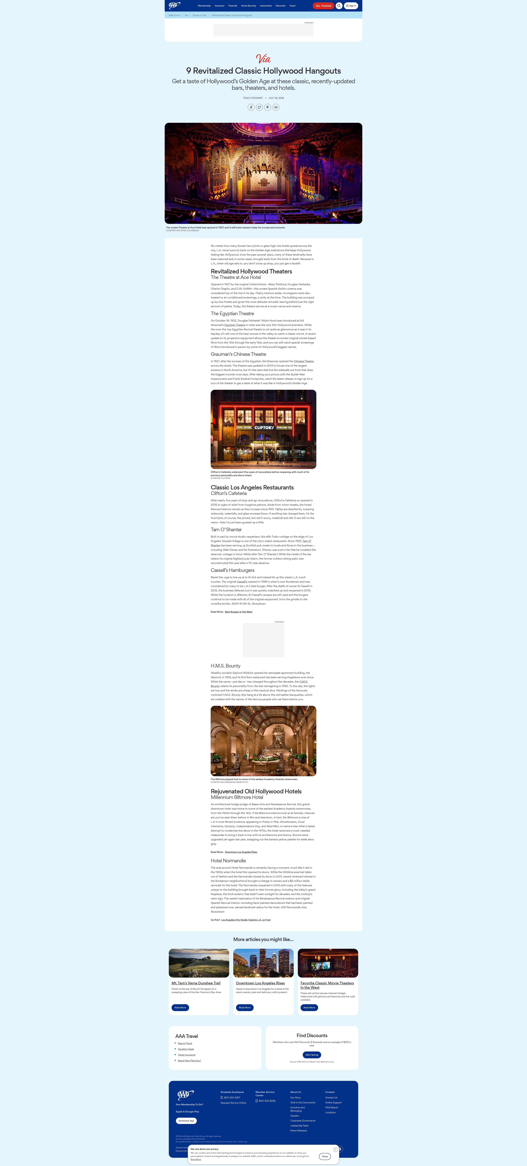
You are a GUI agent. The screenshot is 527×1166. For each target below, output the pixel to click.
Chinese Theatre (304, 361)
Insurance (219, 5)
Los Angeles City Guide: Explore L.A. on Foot (246, 919)
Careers (294, 1115)
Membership (204, 5)
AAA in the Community (303, 1102)
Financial (232, 5)
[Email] (275, 107)
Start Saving (312, 1055)
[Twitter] (259, 107)
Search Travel (185, 1043)
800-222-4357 (232, 1097)
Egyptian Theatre (234, 325)
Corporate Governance (303, 1120)
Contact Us (331, 1097)
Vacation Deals (186, 1049)
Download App (186, 1120)
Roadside (326, 5)
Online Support (333, 1102)
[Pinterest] (267, 107)
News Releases (298, 1130)
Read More (180, 1007)
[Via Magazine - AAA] (263, 58)
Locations (330, 1112)
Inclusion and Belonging (297, 1109)
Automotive (266, 5)
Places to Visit (200, 15)
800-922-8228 (267, 1100)
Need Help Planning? (189, 1060)
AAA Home (174, 15)
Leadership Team (299, 1125)
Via (186, 15)
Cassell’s (242, 581)
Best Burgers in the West (238, 611)
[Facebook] (251, 107)
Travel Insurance (186, 1054)
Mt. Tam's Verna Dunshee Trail (196, 983)
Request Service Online (233, 1102)
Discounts (280, 5)
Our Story (295, 1097)
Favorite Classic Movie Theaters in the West (327, 985)
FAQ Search (331, 1107)
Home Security (248, 5)
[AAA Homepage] (174, 5)
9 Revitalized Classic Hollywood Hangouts (231, 15)
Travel (292, 5)
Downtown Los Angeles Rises (241, 852)
